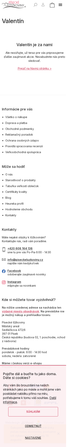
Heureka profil (14, 203)
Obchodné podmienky (19, 128)
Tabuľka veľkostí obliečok (22, 186)
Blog (8, 197)
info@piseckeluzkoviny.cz (25, 259)
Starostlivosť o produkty (20, 180)
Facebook (14, 270)
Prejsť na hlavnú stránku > (35, 68)
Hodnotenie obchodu (19, 209)
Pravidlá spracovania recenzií (24, 146)
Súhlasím (33, 411)
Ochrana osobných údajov (22, 140)
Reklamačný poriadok (19, 134)
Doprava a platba (16, 123)
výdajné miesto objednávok (20, 311)
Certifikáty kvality (16, 191)
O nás (9, 174)
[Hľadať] (35, 5)
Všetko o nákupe (16, 117)
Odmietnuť (33, 426)
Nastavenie (33, 437)
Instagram (14, 281)
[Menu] (60, 5)
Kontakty (10, 215)
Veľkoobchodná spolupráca (23, 152)
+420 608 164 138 (20, 248)
